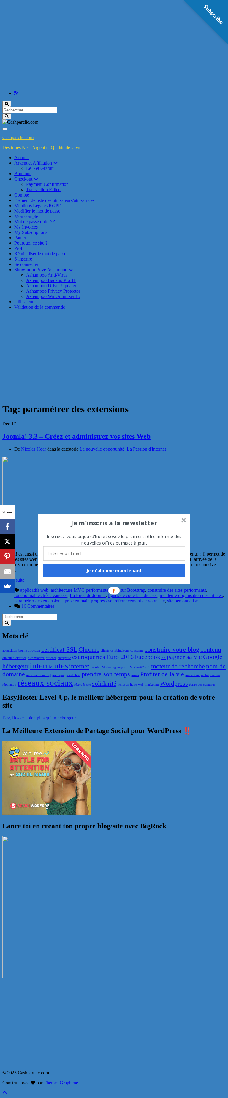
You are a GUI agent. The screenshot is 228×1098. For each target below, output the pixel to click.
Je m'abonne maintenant (114, 570)
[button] (114, 523)
